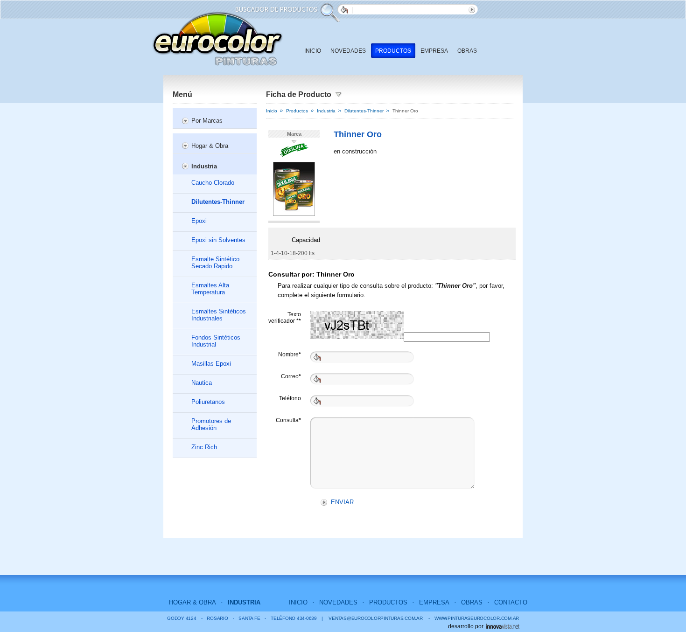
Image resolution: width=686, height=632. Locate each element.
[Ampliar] (294, 214)
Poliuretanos (208, 401)
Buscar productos (342, 9)
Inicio (312, 51)
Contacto (510, 602)
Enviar (473, 9)
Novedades (348, 51)
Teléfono (290, 398)
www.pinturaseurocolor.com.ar (473, 618)
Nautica (201, 382)
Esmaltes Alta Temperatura (210, 289)
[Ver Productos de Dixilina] (294, 155)
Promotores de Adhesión (211, 424)
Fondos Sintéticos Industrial (215, 341)
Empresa (434, 51)
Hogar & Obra (209, 145)
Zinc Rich (204, 447)
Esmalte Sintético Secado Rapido (215, 263)
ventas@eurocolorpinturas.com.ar (375, 618)
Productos (393, 51)
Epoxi (199, 220)
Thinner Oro (358, 134)
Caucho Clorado (212, 182)
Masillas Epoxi (211, 363)
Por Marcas (207, 120)
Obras (467, 51)
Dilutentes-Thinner (218, 201)
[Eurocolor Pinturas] (217, 39)
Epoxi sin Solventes (218, 239)
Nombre (289, 354)
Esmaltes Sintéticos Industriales (218, 315)
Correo (291, 376)
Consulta (288, 420)
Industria (204, 166)
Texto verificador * (284, 316)
